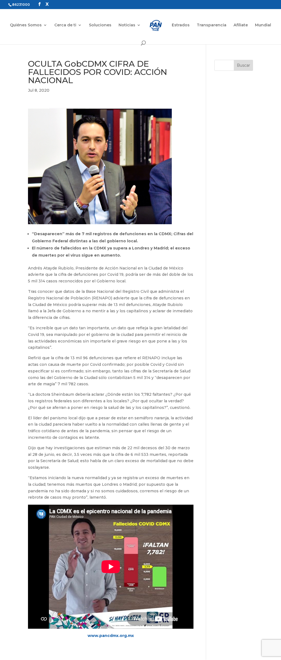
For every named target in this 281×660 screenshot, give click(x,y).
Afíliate (241, 25)
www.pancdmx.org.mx (111, 635)
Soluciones (100, 25)
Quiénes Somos (26, 25)
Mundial (263, 25)
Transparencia (211, 25)
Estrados (181, 25)
